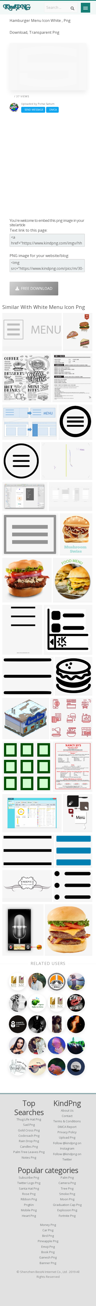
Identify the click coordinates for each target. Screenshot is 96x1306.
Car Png (47, 1230)
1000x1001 (13, 652)
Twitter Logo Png (28, 1183)
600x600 (68, 552)
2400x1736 (52, 477)
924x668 (11, 953)
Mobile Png (29, 1210)
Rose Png (28, 1194)
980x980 (11, 477)
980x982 (67, 437)
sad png (29, 1125)
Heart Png (29, 1216)
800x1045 (72, 829)
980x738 (11, 692)
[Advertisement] (48, 165)
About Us (67, 1110)
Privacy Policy (67, 1132)
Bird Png (48, 1236)
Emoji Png (48, 1247)
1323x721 (12, 437)
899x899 (11, 399)
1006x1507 (73, 348)
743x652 (11, 736)
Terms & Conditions (67, 1121)
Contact (67, 1116)
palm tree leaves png (29, 1152)
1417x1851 (63, 789)
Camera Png (67, 1183)
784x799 (11, 789)
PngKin (29, 1205)
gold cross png (29, 1130)
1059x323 (12, 899)
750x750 (52, 652)
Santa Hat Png (29, 1188)
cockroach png (28, 1135)
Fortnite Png (67, 1216)
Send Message (33, 109)
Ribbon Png (29, 1199)
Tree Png (67, 1188)
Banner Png (48, 1263)
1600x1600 (65, 692)
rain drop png (29, 1141)
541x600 (61, 599)
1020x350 (12, 348)
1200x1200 (13, 865)
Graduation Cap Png (67, 1205)
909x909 (64, 865)
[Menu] (85, 8)
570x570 (53, 953)
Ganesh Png (48, 1257)
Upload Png (67, 1137)
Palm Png (67, 1177)
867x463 (11, 829)
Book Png (48, 1252)
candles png (29, 1146)
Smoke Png (67, 1194)
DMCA (52, 109)
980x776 (62, 899)
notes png (29, 1157)
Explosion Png (67, 1210)
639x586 (11, 599)
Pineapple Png (48, 1241)
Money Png (48, 1225)
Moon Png (67, 1199)
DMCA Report (67, 1127)
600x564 (59, 736)
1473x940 (12, 508)
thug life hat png (29, 1119)
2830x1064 (59, 508)
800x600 (11, 552)
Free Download (35, 288)
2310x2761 (63, 399)
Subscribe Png (29, 1177)
